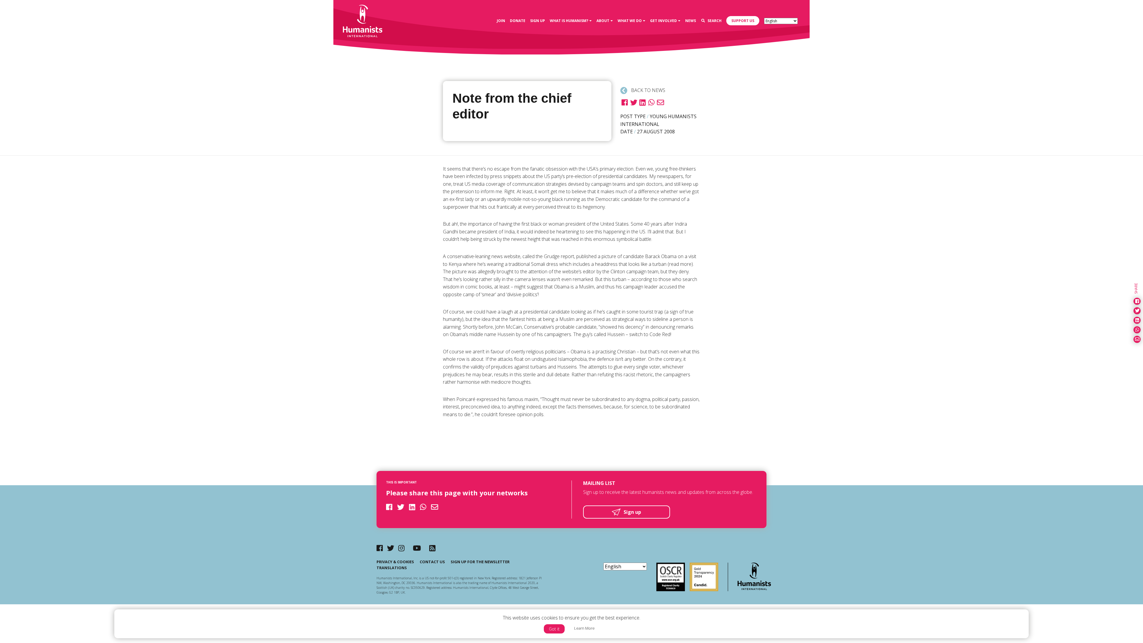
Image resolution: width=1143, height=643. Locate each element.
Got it (554, 629)
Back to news (647, 90)
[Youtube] (417, 548)
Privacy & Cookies (395, 561)
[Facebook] (380, 548)
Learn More (584, 628)
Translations (392, 567)
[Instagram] (401, 548)
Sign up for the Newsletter (480, 561)
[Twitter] (390, 548)
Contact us (432, 561)
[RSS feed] (432, 548)
